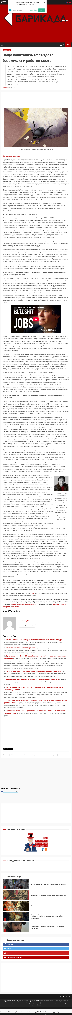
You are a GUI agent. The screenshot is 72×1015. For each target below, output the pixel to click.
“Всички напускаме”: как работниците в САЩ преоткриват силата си (33, 671)
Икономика (6, 50)
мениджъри (53, 755)
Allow (42, 10)
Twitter (63, 604)
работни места (62, 755)
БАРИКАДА (6, 87)
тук (53, 1014)
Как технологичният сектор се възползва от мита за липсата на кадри (34, 640)
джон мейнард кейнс (33, 755)
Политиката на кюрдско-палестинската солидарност (16, 884)
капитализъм (44, 755)
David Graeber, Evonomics (11, 156)
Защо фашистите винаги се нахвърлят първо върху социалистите (16, 927)
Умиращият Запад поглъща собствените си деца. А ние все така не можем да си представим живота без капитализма (16, 906)
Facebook (56, 604)
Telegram (6, 607)
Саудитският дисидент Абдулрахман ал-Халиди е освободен (16, 916)
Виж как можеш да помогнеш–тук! (23, 604)
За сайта (4, 1)
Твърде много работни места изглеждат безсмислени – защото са (32, 679)
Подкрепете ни (68, 44)
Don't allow (33, 10)
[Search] (63, 44)
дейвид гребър (22, 755)
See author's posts (27, 626)
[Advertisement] (34, 37)
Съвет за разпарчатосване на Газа (16, 895)
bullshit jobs (13, 755)
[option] (36, 884)
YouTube (15, 607)
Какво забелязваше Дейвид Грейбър (20, 648)
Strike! (32, 593)
